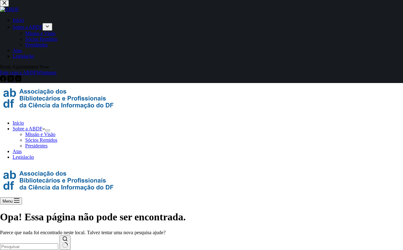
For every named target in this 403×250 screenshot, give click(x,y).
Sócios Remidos (41, 140)
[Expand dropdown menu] (47, 130)
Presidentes (36, 145)
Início (18, 123)
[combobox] (29, 246)
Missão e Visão (40, 134)
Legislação (23, 157)
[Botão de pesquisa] (65, 242)
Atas (17, 151)
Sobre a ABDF (28, 128)
